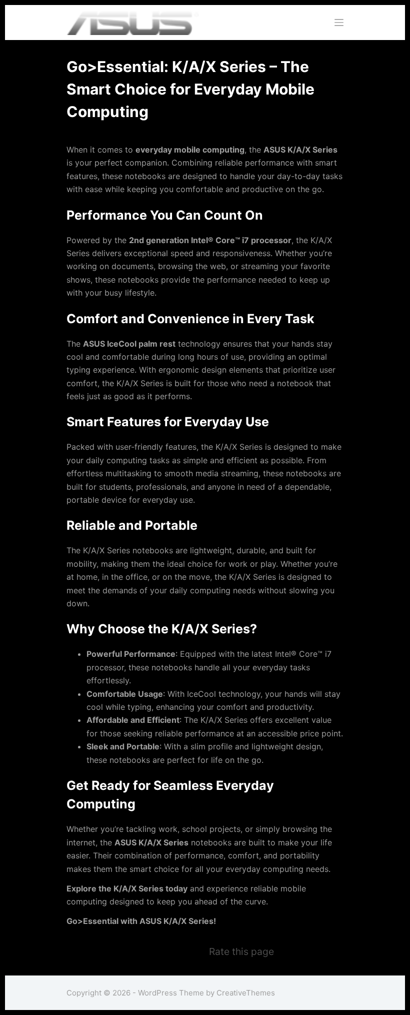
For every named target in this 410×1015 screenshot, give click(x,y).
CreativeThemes (245, 992)
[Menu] (339, 22)
